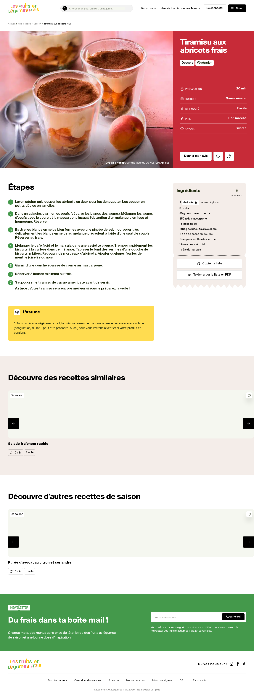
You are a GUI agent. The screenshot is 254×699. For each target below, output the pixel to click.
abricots (188, 202)
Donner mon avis (196, 156)
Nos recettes (24, 23)
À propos (113, 680)
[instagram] (231, 664)
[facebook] (238, 664)
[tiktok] (244, 664)
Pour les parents (57, 680)
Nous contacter (135, 680)
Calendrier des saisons (87, 680)
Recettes (147, 8)
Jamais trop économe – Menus (180, 8)
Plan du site (199, 680)
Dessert (37, 23)
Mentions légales (162, 680)
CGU (182, 680)
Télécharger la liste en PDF (212, 274)
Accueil (11, 23)
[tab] (229, 156)
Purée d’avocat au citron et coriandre (40, 562)
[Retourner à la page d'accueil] (24, 8)
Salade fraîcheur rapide (28, 444)
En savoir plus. (203, 630)
